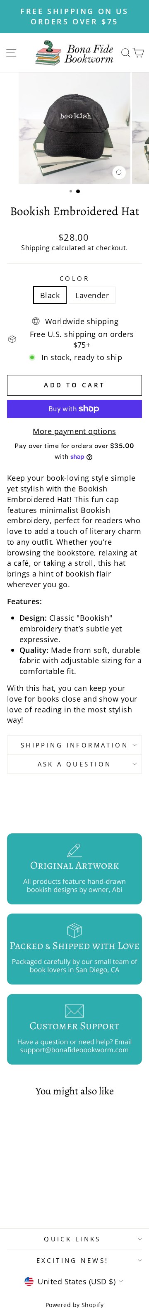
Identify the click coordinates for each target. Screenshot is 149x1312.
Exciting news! (72, 1260)
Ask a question (75, 764)
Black (50, 295)
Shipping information (74, 745)
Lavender (92, 295)
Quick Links (72, 1239)
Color (74, 278)
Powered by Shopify (74, 1305)
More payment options (74, 431)
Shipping (35, 248)
